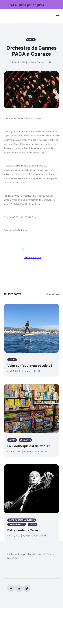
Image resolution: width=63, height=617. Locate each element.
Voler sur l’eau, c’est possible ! (29, 365)
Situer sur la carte (32, 257)
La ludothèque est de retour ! (28, 446)
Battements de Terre (22, 530)
